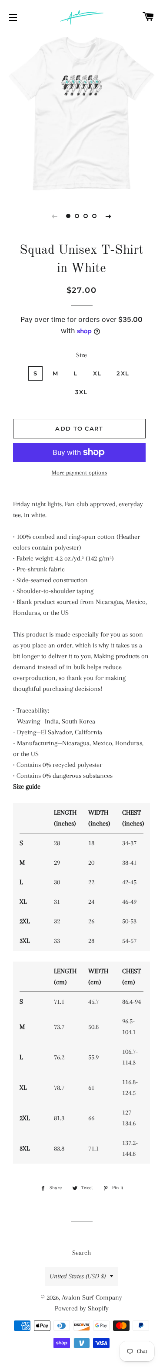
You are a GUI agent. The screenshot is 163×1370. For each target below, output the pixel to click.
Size (81, 355)
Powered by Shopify (82, 1308)
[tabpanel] (81, 114)
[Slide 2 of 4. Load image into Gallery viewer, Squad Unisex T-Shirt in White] (77, 216)
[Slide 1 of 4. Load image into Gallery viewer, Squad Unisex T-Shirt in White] (68, 216)
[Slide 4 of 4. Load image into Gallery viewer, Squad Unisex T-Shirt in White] (94, 216)
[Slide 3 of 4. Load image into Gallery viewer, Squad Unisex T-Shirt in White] (86, 216)
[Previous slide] (54, 216)
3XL (81, 391)
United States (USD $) (78, 1276)
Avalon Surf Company (92, 1297)
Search (81, 1253)
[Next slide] (108, 216)
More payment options (79, 472)
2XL (122, 373)
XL (97, 373)
